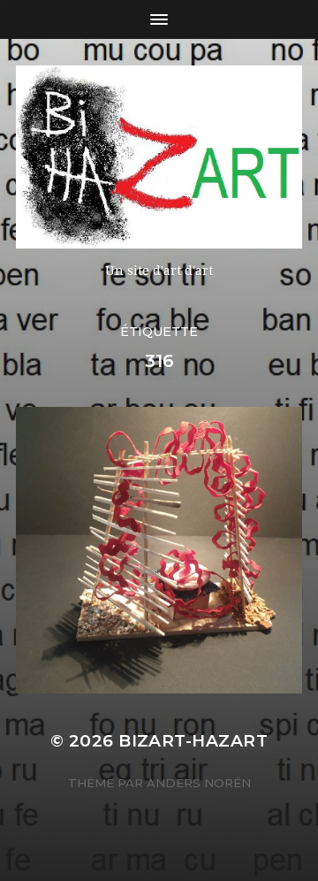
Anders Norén (199, 783)
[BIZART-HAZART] (159, 157)
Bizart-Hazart (193, 741)
